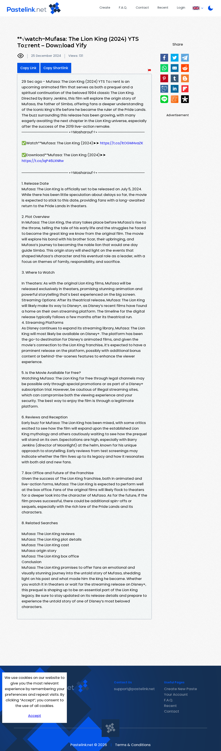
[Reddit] (185, 68)
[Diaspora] (185, 99)
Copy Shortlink (55, 68)
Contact (142, 7)
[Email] (174, 68)
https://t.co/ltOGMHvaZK (121, 143)
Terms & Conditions (133, 744)
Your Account (176, 694)
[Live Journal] (164, 89)
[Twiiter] (174, 58)
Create (104, 7)
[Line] (164, 99)
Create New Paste (180, 688)
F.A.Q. (123, 7)
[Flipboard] (185, 89)
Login (181, 7)
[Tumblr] (174, 78)
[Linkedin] (174, 89)
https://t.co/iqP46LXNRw (43, 160)
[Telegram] (185, 58)
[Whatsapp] (164, 68)
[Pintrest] (164, 78)
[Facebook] (164, 58)
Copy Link (28, 68)
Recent (163, 7)
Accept (34, 715)
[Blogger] (185, 78)
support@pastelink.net (134, 688)
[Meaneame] (174, 99)
